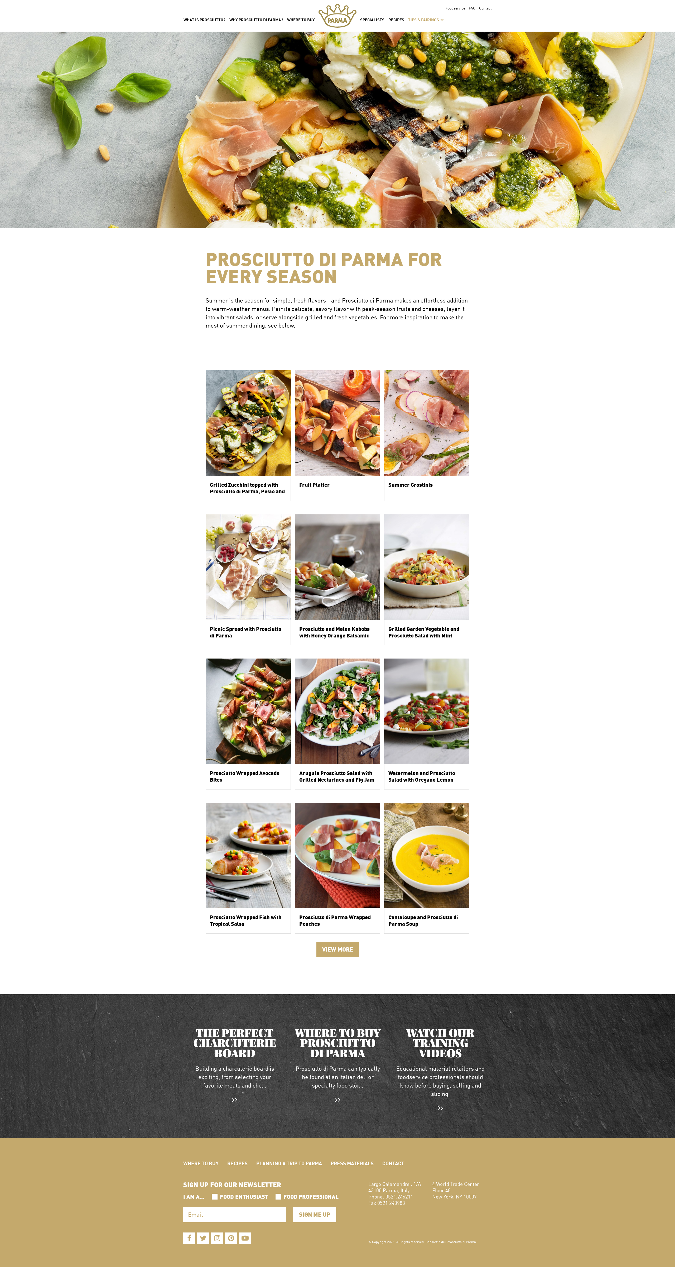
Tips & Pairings (424, 19)
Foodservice (455, 8)
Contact (485, 8)
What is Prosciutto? (204, 19)
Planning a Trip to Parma (289, 1163)
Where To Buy (301, 19)
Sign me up (314, 1214)
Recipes (396, 19)
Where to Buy (201, 1163)
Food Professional (311, 1196)
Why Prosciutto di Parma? (256, 19)
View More (337, 948)
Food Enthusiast (244, 1196)
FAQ (472, 8)
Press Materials (352, 1163)
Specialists (372, 19)
